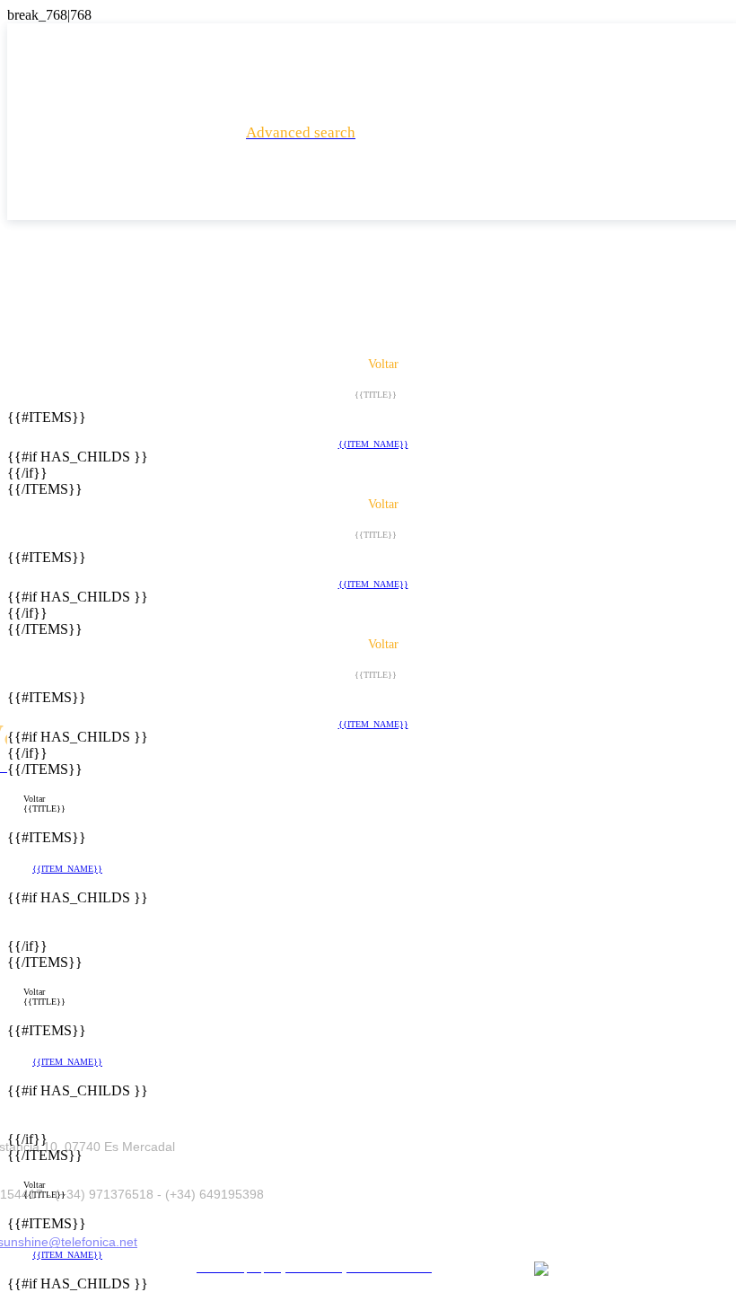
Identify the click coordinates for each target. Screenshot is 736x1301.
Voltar (34, 799)
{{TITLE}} (44, 808)
